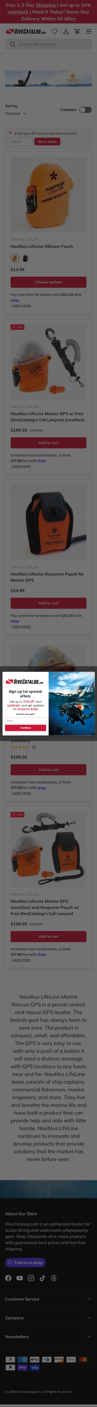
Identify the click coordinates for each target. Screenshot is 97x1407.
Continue (25, 727)
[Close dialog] (91, 675)
